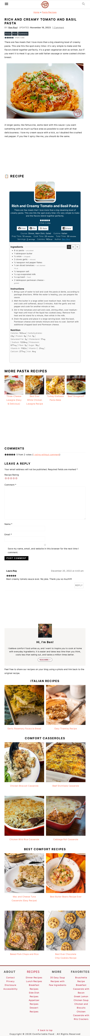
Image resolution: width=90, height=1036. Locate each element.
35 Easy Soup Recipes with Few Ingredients (57, 981)
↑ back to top (45, 1030)
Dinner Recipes (34, 977)
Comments (23, 34)
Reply (79, 585)
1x (69, 247)
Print (15, 34)
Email (8, 534)
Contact (10, 977)
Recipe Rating (11, 475)
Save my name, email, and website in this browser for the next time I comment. (43, 550)
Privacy (10, 981)
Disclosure (10, 985)
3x (77, 247)
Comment (10, 485)
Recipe (8, 34)
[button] (41, 220)
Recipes (33, 971)
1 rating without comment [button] (46, 454)
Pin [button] (34, 228)
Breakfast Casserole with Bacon (81, 989)
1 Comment (58, 27)
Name (8, 524)
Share (68, 228)
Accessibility (10, 989)
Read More (44, 659)
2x (73, 247)
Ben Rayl (66, 239)
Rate (44, 228)
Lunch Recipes (34, 981)
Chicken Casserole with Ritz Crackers (81, 1015)
